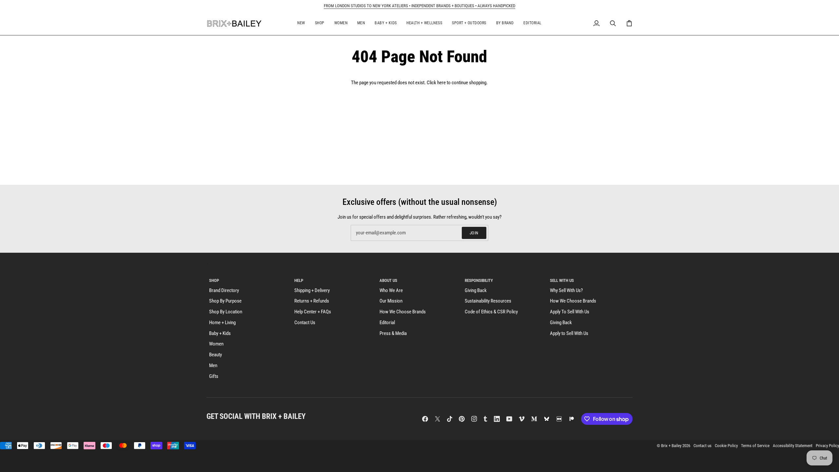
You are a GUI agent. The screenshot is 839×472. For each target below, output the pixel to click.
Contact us (702, 445)
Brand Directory (224, 290)
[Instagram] (474, 419)
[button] (301, 23)
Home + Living (222, 322)
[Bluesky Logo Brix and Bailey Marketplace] (547, 419)
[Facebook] (425, 419)
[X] (437, 419)
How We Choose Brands (403, 312)
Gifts (213, 376)
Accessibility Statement (792, 445)
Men (213, 365)
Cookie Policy (726, 445)
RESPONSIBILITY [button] (479, 280)
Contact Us (304, 322)
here (441, 83)
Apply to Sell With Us (569, 333)
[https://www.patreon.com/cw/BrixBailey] (572, 419)
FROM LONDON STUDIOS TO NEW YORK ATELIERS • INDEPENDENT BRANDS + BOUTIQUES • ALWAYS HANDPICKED (419, 5)
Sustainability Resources (488, 301)
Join (474, 232)
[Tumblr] (485, 419)
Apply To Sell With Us (569, 312)
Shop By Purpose (225, 301)
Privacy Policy (827, 445)
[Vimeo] (522, 419)
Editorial (387, 322)
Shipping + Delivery (312, 290)
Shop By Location (225, 312)
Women (216, 344)
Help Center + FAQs (312, 312)
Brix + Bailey (671, 445)
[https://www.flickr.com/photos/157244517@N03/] (559, 419)
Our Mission (391, 301)
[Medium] (534, 419)
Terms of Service (755, 445)
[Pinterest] (462, 419)
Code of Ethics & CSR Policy (491, 312)
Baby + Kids (220, 333)
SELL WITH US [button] (562, 280)
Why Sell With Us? (566, 290)
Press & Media (393, 333)
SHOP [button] (214, 280)
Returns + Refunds (311, 301)
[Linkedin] (497, 419)
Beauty (215, 355)
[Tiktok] (449, 419)
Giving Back (476, 290)
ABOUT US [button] (388, 280)
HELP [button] (298, 280)
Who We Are (391, 290)
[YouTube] (509, 419)
